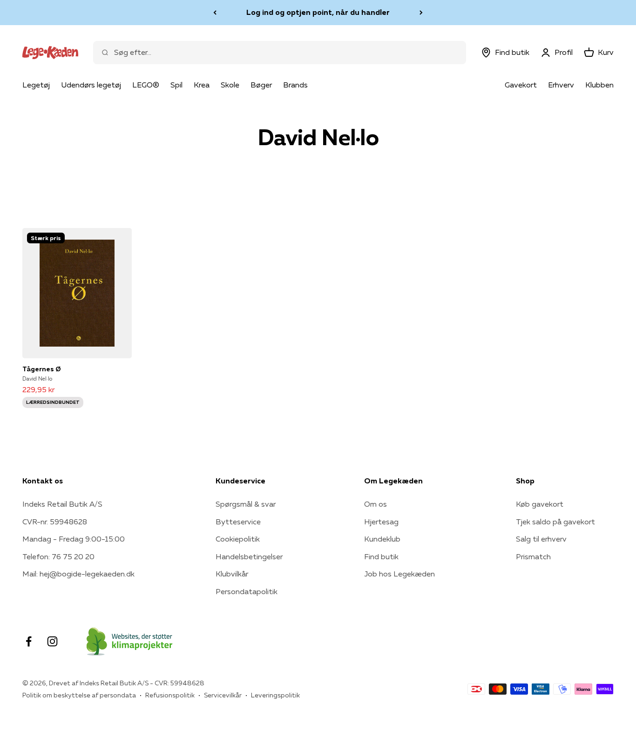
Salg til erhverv (541, 538)
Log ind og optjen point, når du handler (318, 12)
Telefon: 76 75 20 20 (58, 556)
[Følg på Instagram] (52, 641)
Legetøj (36, 84)
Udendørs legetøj (91, 84)
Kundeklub (382, 538)
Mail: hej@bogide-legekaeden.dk (78, 573)
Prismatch (533, 556)
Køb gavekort (539, 504)
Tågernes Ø (41, 369)
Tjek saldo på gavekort (555, 521)
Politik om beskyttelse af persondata (79, 695)
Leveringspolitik (275, 695)
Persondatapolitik (246, 591)
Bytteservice (238, 521)
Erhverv (561, 84)
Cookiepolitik (238, 538)
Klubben (599, 84)
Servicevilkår (223, 695)
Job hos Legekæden (399, 573)
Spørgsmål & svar (246, 504)
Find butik (381, 556)
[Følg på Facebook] (28, 641)
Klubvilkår (232, 573)
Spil (176, 84)
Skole (230, 84)
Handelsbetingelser (249, 556)
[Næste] (421, 13)
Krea (202, 84)
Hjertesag (381, 521)
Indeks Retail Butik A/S (62, 504)
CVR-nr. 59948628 (54, 521)
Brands (295, 84)
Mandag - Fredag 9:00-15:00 (73, 538)
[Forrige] (215, 13)
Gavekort (521, 84)
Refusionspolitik (170, 695)
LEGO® (145, 84)
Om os (375, 504)
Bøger (261, 84)
